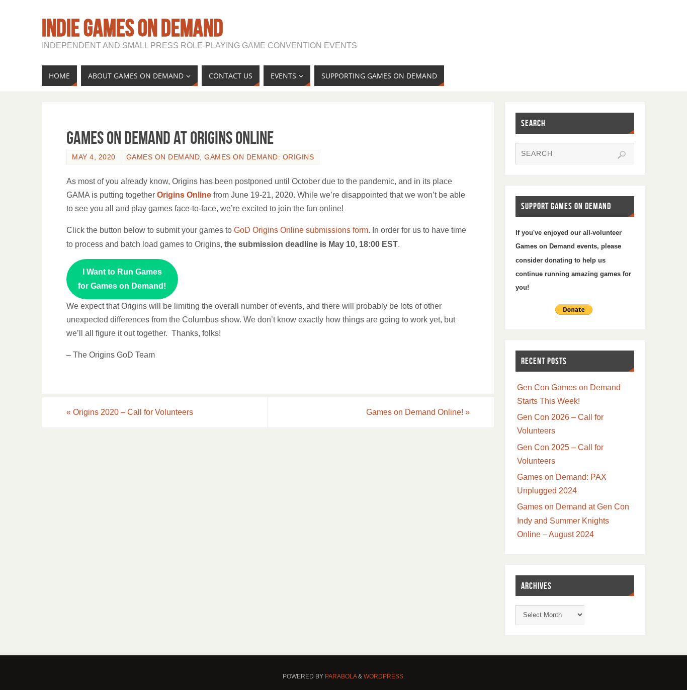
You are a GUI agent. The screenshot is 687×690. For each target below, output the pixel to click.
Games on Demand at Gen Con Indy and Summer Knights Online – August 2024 (573, 520)
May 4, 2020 (94, 157)
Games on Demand (163, 157)
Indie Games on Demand (132, 28)
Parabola (341, 676)
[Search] (622, 155)
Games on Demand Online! (418, 412)
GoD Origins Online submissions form (301, 230)
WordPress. (384, 676)
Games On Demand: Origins (259, 157)
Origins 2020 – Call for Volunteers (129, 412)
